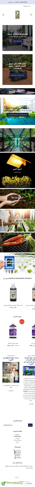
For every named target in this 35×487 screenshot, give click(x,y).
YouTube (18, 457)
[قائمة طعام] (3, 15)
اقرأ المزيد (10, 390)
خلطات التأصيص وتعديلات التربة (17, 200)
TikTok (18, 455)
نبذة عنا (17, 442)
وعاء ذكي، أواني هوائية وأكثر (17, 244)
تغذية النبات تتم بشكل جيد (17, 141)
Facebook (18, 452)
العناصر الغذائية (17, 138)
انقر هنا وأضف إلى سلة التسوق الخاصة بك (17, 114)
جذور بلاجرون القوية (13, 343)
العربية (16, 477)
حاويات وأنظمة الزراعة (17, 241)
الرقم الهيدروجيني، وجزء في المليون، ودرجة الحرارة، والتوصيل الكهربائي (17, 262)
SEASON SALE (17, 436)
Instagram (18, 454)
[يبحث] (31, 14)
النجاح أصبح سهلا (17, 222)
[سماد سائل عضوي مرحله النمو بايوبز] (13, 292)
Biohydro (21, 481)
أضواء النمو (17, 169)
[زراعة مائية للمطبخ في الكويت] (10, 372)
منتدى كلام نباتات (17, 440)
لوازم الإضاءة (17, 172)
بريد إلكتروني (18, 450)
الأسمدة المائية (17, 219)
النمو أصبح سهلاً (17, 197)
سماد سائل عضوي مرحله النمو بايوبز (13, 305)
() (27, 6)
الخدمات (18, 438)
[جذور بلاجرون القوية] (13, 330)
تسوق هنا (17, 434)
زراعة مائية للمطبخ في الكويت (11, 359)
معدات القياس (17, 266)
